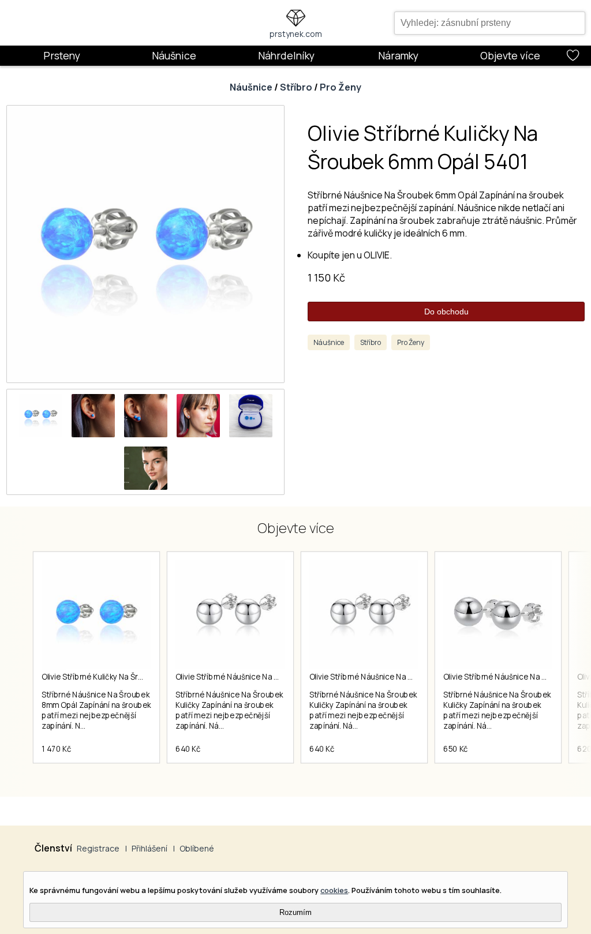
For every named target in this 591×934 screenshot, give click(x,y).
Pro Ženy (340, 87)
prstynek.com (296, 33)
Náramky (398, 55)
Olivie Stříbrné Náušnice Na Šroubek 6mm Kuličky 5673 (406, 677)
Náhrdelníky (286, 55)
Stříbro (296, 87)
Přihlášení (149, 848)
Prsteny (61, 55)
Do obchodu (446, 311)
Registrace (98, 848)
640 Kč (188, 749)
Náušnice (174, 55)
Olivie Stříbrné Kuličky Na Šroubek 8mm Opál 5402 (130, 677)
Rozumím (295, 912)
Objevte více (510, 55)
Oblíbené (196, 848)
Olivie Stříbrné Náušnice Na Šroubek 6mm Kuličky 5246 (273, 677)
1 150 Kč (326, 277)
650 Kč (455, 749)
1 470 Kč (56, 749)
